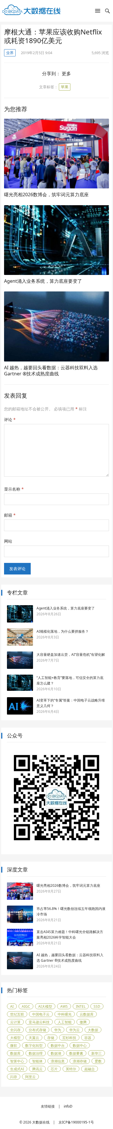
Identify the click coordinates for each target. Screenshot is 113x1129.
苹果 (64, 86)
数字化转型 (34, 1045)
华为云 (74, 1029)
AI (12, 1006)
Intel (80, 1006)
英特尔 (71, 1068)
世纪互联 (17, 1014)
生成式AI (17, 1068)
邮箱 (10, 515)
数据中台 (58, 1045)
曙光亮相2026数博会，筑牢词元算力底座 (46, 194)
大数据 (93, 1029)
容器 (87, 1037)
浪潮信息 (58, 1061)
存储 (50, 1037)
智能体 (37, 1061)
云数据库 (87, 1014)
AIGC (26, 1006)
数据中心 (80, 1045)
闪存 (13, 1076)
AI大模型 (45, 1006)
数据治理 (36, 1053)
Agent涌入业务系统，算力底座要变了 (43, 281)
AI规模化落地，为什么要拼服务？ (63, 631)
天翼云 (34, 1037)
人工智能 (65, 1022)
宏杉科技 (69, 1037)
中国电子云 (41, 1014)
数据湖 (56, 1053)
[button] (97, 12)
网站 (8, 541)
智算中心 (17, 1061)
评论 (10, 419)
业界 (10, 52)
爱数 (98, 1061)
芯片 (54, 1068)
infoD (68, 1106)
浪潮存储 (80, 1061)
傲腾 (83, 1022)
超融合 (89, 1068)
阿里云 (30, 1076)
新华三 (96, 1053)
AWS (64, 1006)
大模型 (15, 1037)
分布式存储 (37, 1029)
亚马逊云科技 (39, 1022)
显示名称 (14, 489)
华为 (57, 1029)
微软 (13, 1045)
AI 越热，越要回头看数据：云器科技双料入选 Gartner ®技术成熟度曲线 (51, 370)
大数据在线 (41, 1122)
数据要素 (76, 1053)
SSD (97, 1006)
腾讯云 (37, 1068)
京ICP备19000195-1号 (76, 1122)
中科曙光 (65, 1014)
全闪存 (15, 1029)
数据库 (15, 1053)
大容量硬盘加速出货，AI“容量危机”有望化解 (71, 654)
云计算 (15, 1022)
